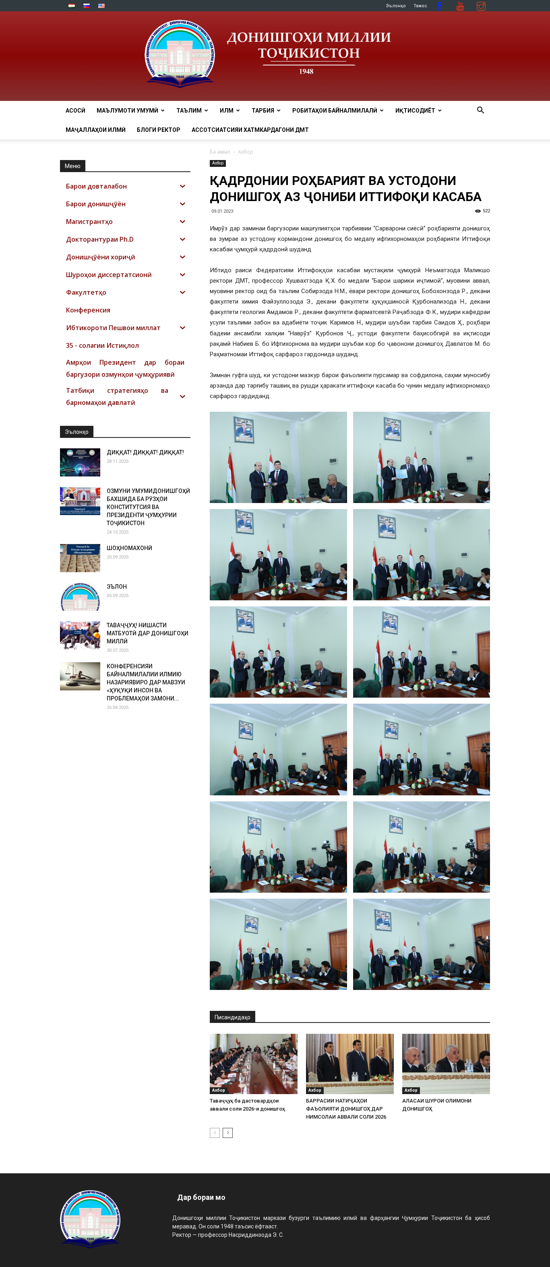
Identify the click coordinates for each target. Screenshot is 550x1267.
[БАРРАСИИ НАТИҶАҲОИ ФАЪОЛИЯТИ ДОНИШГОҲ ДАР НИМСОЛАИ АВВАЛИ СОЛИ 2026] (350, 1064)
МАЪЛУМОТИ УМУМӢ (127, 110)
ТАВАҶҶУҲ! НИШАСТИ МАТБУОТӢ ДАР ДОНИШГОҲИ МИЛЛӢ (147, 633)
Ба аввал (220, 151)
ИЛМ (227, 110)
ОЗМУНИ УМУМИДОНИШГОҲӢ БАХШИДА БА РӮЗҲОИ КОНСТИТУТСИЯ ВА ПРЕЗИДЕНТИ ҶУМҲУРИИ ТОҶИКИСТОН (148, 507)
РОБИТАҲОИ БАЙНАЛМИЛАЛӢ (334, 110)
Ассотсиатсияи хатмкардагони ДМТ (250, 130)
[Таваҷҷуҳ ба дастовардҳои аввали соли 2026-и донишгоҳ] (254, 1064)
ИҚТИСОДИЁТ (415, 110)
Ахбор (217, 163)
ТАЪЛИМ (189, 110)
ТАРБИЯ (263, 110)
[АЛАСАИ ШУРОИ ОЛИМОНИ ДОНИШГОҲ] (446, 1064)
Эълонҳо (396, 5)
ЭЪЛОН (117, 586)
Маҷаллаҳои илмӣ (96, 130)
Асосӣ (75, 110)
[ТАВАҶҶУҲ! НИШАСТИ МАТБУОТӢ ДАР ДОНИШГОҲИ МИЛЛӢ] (80, 635)
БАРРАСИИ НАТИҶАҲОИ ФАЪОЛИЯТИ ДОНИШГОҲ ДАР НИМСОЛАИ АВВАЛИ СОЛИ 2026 (346, 1109)
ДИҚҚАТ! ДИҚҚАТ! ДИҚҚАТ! (145, 452)
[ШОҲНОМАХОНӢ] (80, 558)
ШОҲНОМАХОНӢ (129, 548)
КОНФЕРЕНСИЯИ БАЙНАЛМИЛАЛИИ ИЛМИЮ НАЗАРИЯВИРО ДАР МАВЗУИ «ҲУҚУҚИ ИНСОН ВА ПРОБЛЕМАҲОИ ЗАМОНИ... (146, 682)
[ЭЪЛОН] (80, 597)
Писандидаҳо (232, 1017)
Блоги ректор (158, 130)
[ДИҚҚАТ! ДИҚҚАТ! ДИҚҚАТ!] (80, 462)
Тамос (420, 5)
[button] (480, 111)
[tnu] (275, 56)
